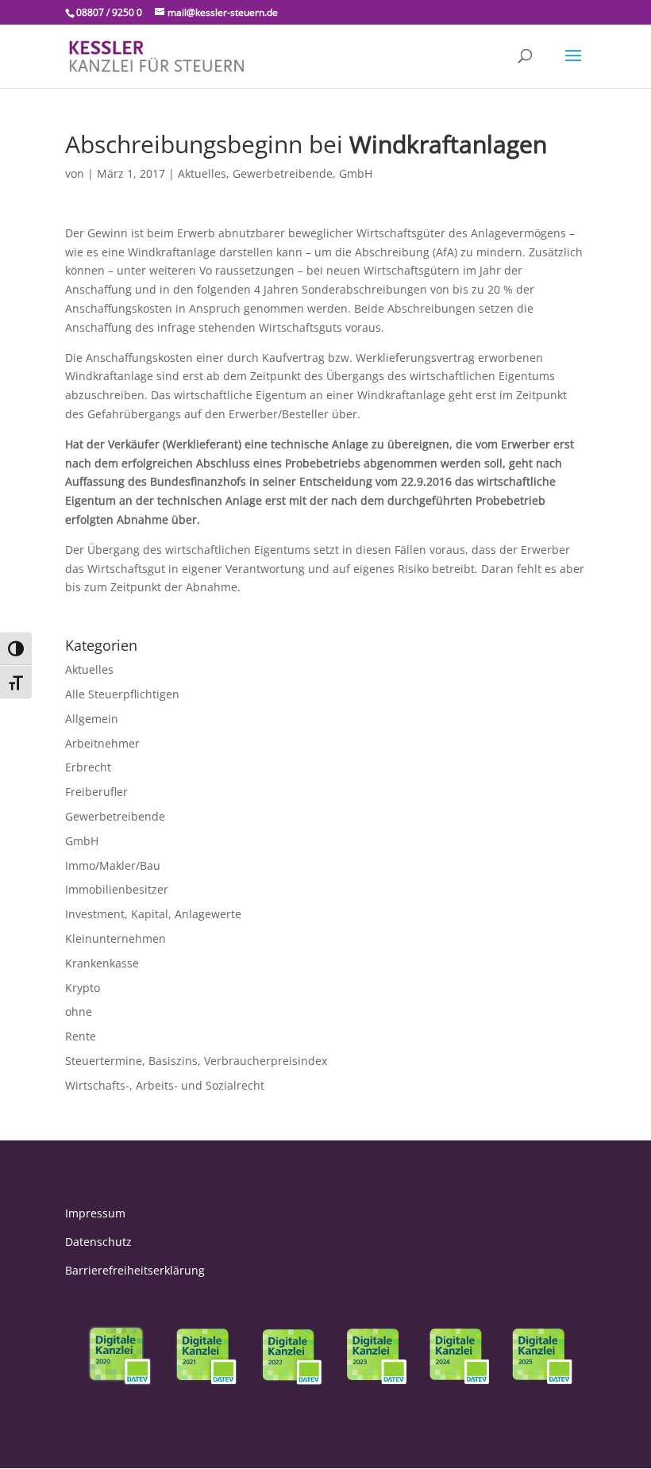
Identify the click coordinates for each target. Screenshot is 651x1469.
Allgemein (91, 718)
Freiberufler (96, 791)
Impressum (95, 1213)
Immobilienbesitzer (116, 889)
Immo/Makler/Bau (112, 865)
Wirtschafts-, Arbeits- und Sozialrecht (164, 1085)
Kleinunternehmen (115, 938)
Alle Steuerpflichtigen (122, 694)
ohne (78, 1011)
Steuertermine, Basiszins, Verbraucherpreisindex (196, 1060)
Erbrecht (88, 767)
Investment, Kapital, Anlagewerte (153, 913)
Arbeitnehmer (102, 743)
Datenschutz (98, 1241)
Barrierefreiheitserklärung (135, 1270)
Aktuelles (202, 173)
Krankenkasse (102, 963)
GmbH (355, 173)
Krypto (82, 987)
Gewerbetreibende (283, 173)
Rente (80, 1036)
